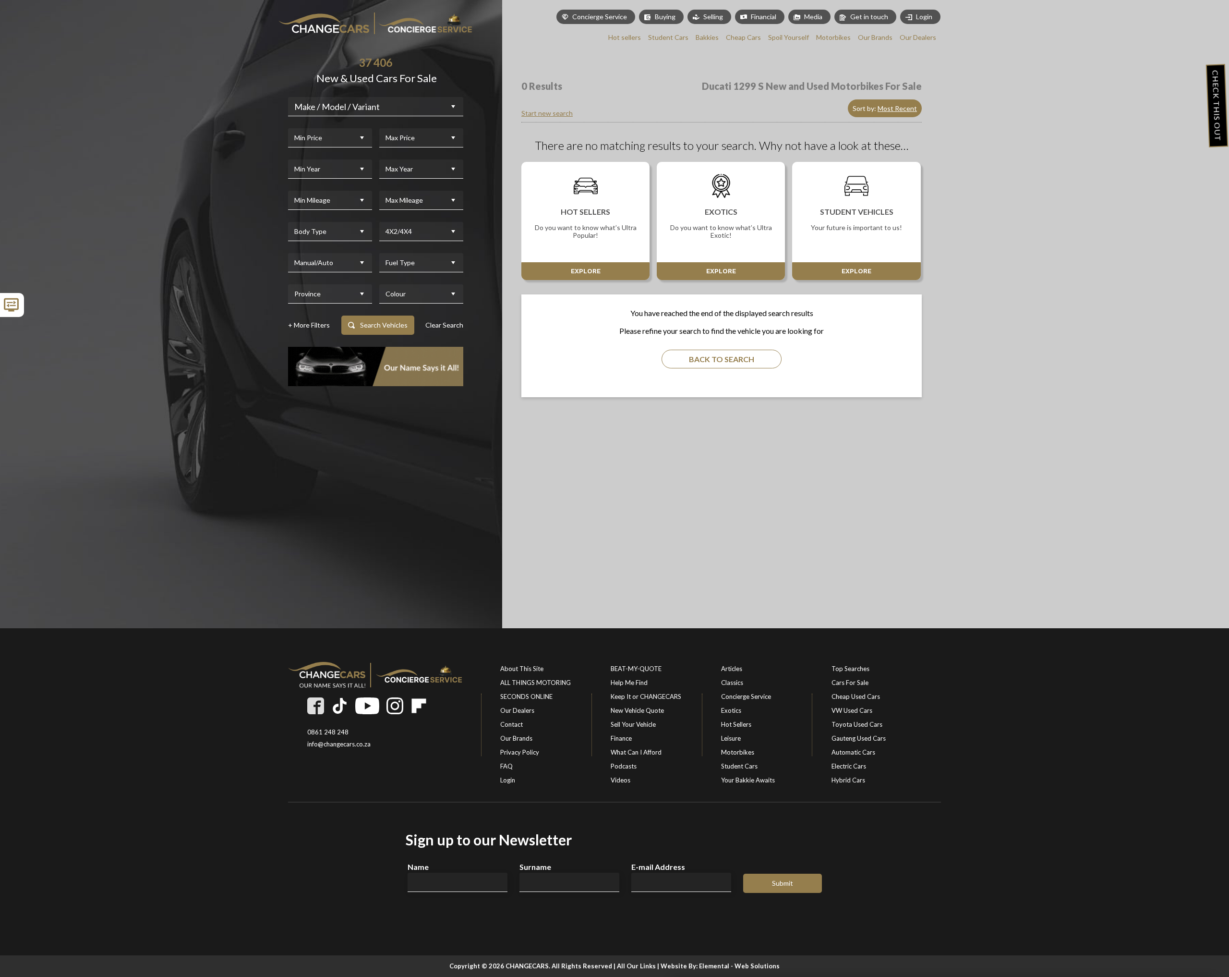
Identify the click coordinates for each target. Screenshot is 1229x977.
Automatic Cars (853, 752)
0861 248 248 (328, 732)
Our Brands (875, 37)
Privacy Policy (519, 752)
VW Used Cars (851, 710)
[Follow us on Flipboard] (418, 705)
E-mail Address (658, 867)
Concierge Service (599, 16)
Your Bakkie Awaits (748, 780)
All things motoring (535, 682)
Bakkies (707, 37)
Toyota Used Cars (856, 724)
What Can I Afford (636, 752)
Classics (732, 682)
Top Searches (850, 668)
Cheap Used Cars (855, 696)
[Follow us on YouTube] (367, 705)
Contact (511, 724)
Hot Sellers (736, 724)
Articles (731, 668)
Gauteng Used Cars (858, 738)
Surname (535, 867)
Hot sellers (624, 37)
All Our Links (636, 966)
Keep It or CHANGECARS (646, 696)
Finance (621, 738)
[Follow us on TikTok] (339, 705)
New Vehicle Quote (637, 710)
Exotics (731, 710)
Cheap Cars (743, 37)
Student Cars (668, 37)
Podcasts (624, 766)
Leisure (731, 738)
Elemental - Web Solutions (739, 966)
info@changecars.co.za (339, 744)
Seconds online (526, 696)
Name (418, 867)
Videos (620, 780)
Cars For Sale (849, 682)
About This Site (521, 668)
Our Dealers (918, 37)
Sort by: (885, 108)
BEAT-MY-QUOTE (636, 668)
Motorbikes (833, 37)
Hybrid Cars (848, 780)
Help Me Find (629, 682)
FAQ (506, 766)
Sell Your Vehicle (633, 724)
